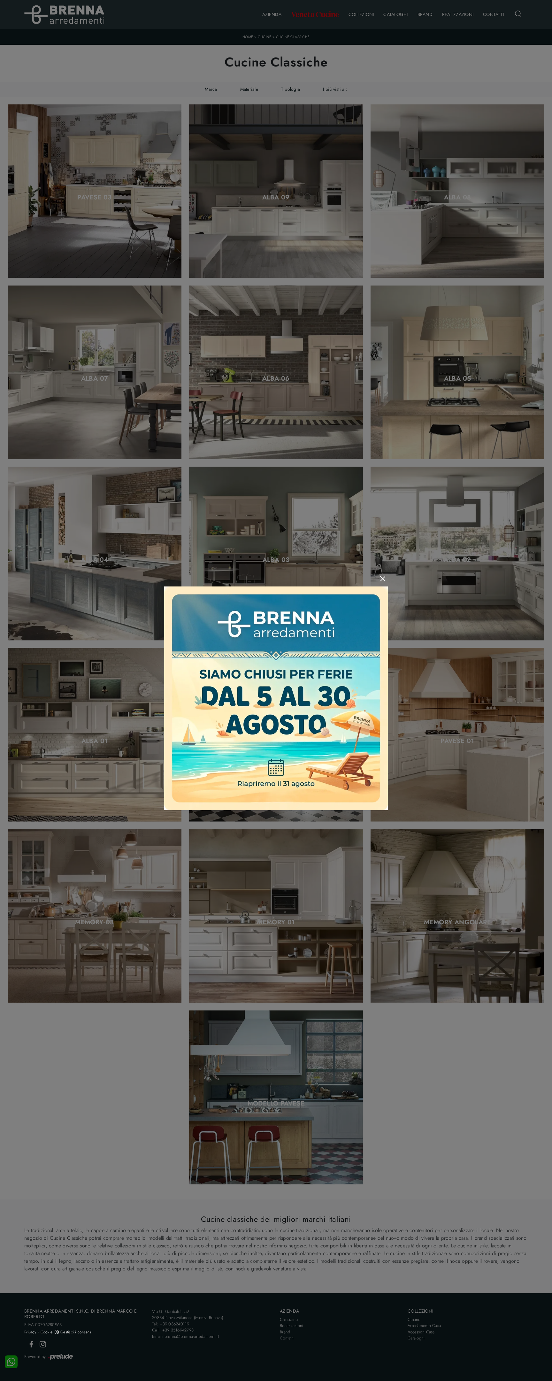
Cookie (47, 1332)
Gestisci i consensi (76, 1332)
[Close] (383, 578)
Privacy (30, 1332)
